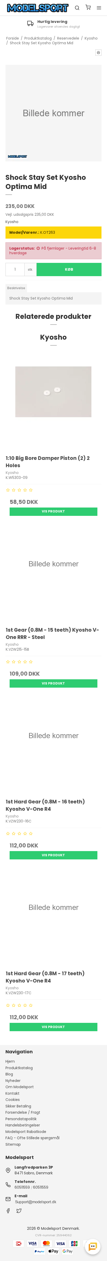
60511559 (22, 1187)
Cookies (12, 1099)
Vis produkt (53, 511)
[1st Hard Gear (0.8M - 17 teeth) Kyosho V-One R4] (54, 917)
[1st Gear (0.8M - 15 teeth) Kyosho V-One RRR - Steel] (54, 574)
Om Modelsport (19, 1086)
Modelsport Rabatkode (25, 1131)
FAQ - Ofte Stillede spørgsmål (32, 1137)
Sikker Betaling (18, 1106)
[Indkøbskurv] (88, 8)
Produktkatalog (19, 1067)
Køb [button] (69, 269)
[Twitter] (19, 1212)
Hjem (10, 1061)
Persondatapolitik (21, 1118)
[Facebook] (8, 1212)
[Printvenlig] (98, 52)
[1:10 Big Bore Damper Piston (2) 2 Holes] (54, 402)
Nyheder (13, 1080)
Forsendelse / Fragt (22, 1112)
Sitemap (13, 1144)
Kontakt (12, 1093)
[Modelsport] (37, 8)
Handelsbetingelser (22, 1125)
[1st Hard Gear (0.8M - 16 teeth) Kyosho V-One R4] (54, 746)
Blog (9, 1074)
